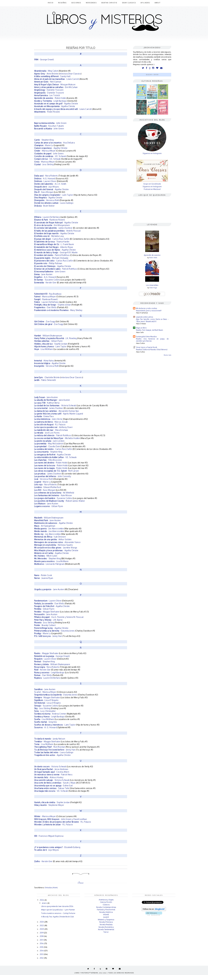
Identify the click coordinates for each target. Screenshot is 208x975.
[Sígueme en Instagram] (153, 68)
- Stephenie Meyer (49, 805)
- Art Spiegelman (44, 526)
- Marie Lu (43, 145)
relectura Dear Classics (70, 73)
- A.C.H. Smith (50, 184)
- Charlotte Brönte (47, 377)
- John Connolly (52, 476)
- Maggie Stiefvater (46, 611)
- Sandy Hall (52, 76)
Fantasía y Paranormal (106, 909)
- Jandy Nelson (49, 738)
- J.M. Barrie (48, 620)
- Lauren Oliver (45, 181)
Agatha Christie (109, 3)
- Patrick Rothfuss (52, 255)
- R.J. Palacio (50, 424)
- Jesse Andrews (51, 769)
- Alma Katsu (44, 360)
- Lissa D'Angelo (46, 700)
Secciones (76, 3)
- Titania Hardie (51, 241)
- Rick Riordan (49, 747)
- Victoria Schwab (55, 405)
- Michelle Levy (49, 236)
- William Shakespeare (48, 335)
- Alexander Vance (57, 542)
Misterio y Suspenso (106, 919)
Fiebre (37, 302)
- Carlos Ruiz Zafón (51, 239)
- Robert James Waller (59, 501)
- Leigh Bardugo (50, 101)
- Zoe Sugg (44, 321)
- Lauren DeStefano (47, 217)
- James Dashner (53, 228)
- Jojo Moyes (46, 186)
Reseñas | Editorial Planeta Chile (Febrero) (151, 349)
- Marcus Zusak (51, 422)
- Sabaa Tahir (51, 788)
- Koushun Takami (49, 126)
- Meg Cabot (46, 71)
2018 (42, 936)
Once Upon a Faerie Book (146, 347)
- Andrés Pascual (57, 230)
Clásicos (106, 904)
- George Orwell (44, 59)
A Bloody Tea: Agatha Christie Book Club (57, 916)
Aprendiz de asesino (152, 255)
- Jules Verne (48, 419)
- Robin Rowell (47, 112)
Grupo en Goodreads (152, 184)
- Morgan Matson (55, 84)
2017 (42, 940)
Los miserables (152, 285)
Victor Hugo (153, 288)
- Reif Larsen (56, 471)
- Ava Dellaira (54, 142)
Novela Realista (106, 924)
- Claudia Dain (47, 446)
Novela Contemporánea (106, 907)
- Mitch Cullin (45, 556)
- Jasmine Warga (55, 547)
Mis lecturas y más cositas (146, 308)
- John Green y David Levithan (60, 819)
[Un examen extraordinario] (152, 114)
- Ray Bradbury (48, 294)
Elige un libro (141, 328)
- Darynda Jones (54, 630)
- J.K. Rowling (55, 338)
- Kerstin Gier (45, 282)
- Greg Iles (45, 722)
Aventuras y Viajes (106, 900)
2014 (42, 950)
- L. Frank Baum (54, 244)
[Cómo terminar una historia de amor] (163, 114)
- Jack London (49, 441)
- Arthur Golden (52, 539)
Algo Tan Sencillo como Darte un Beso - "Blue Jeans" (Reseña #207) (152, 320)
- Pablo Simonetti (45, 380)
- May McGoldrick (48, 443)
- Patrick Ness (53, 774)
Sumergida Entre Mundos (146, 336)
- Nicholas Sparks (53, 545)
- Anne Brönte (46, 73)
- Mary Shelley (58, 310)
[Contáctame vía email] (161, 68)
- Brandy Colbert (45, 625)
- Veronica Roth (46, 200)
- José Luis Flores (47, 432)
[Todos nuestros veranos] (152, 98)
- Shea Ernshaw (51, 430)
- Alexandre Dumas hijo (56, 411)
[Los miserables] (152, 281)
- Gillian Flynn (48, 341)
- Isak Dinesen (50, 536)
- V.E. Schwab (50, 156)
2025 (42, 922)
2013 (42, 954)
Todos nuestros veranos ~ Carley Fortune (58, 913)
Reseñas (62, 3)
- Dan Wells (45, 307)
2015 (42, 947)
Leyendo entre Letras (144, 317)
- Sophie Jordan (52, 304)
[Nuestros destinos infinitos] (141, 114)
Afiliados (145, 3)
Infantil (106, 914)
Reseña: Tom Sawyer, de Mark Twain (149, 330)
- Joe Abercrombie (49, 528)
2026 (42, 900)
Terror (106, 932)
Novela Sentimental (106, 929)
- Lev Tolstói (47, 95)
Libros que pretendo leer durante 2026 (57, 906)
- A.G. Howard (44, 178)
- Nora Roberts (46, 175)
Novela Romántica (106, 927)
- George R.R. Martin (56, 252)
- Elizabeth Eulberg (57, 847)
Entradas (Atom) (51, 888)
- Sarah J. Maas (55, 782)
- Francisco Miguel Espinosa (48, 836)
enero (44, 903)
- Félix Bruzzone (48, 460)
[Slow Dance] (163, 98)
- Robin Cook (43, 575)
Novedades (91, 3)
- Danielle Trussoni (49, 90)
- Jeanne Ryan (43, 578)
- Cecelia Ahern (51, 772)
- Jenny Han (48, 636)
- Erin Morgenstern (52, 225)
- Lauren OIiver (47, 600)
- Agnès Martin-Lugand (58, 413)
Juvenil (106, 917)
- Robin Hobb (50, 98)
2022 (42, 925)
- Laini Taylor (54, 195)
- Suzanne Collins (47, 279)
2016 (42, 943)
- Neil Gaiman (48, 81)
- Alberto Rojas (53, 247)
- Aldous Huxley (48, 777)
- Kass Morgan (43, 192)
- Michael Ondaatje (51, 258)
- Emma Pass (44, 416)
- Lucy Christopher (45, 711)
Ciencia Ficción (106, 902)
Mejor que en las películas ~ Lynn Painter (58, 910)
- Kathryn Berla (46, 403)
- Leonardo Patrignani (49, 564)
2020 (42, 929)
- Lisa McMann (43, 349)
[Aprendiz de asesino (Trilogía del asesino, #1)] (152, 251)
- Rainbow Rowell (49, 219)
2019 (42, 933)
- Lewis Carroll (56, 79)
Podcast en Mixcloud (152, 189)
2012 (42, 958)
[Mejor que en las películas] (141, 98)
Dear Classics (129, 3)
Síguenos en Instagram (152, 153)
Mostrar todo (167, 355)
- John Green (50, 123)
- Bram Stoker (44, 206)
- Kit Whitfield (54, 492)
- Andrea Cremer (50, 713)
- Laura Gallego (53, 203)
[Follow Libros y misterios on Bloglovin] (153, 910)
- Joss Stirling (43, 164)
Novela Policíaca (106, 922)
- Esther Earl (53, 785)
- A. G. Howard (45, 727)
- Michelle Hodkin (57, 438)
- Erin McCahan (56, 87)
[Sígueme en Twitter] (143, 68)
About (157, 3)
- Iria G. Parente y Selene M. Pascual (58, 617)
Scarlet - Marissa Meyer (45, 692)
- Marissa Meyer (45, 150)
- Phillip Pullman (48, 263)
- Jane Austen (43, 274)
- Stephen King (44, 140)
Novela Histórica (106, 912)
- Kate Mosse (53, 495)
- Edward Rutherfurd (47, 487)
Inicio (50, 3)
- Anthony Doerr (53, 427)
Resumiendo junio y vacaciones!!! (148, 311)
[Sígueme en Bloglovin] (157, 68)
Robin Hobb (153, 258)
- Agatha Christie (56, 103)
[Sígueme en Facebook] (146, 68)
